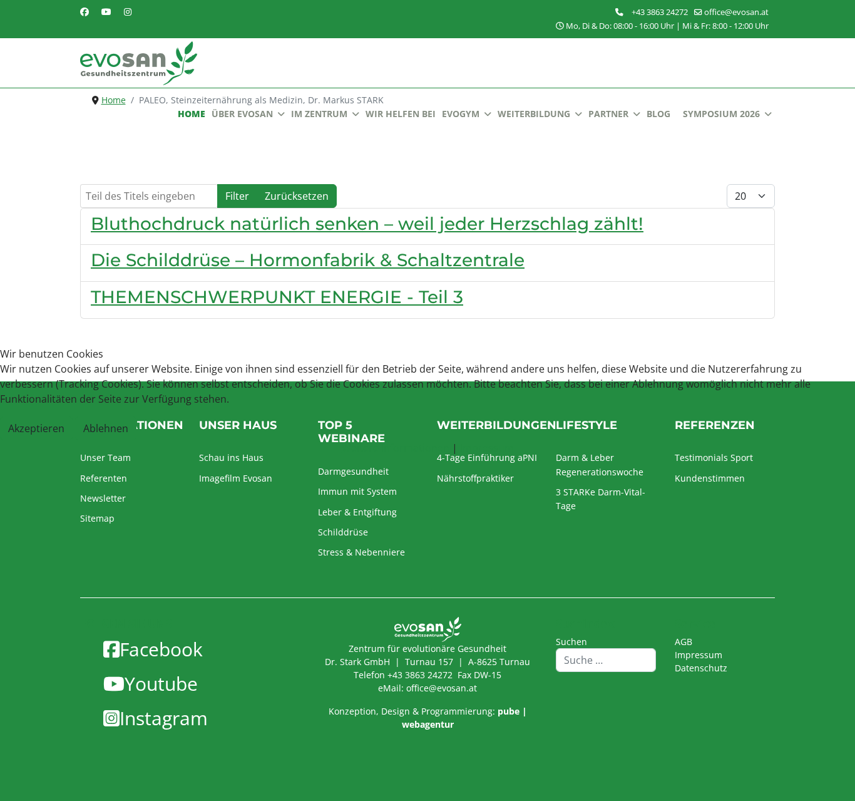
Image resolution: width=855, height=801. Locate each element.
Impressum (487, 448)
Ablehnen (105, 428)
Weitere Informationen (395, 448)
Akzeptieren (36, 428)
